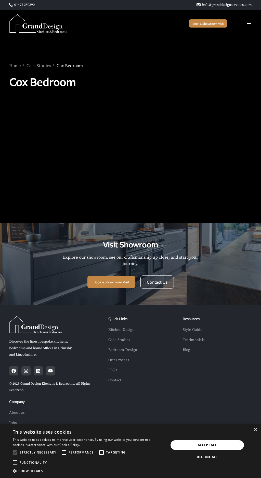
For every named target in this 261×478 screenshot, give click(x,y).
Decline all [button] (207, 457)
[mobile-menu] (244, 23)
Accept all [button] (207, 445)
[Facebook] (13, 370)
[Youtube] (50, 370)
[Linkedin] (38, 370)
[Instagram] (26, 370)
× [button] (255, 430)
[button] (88, 471)
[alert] (130, 451)
